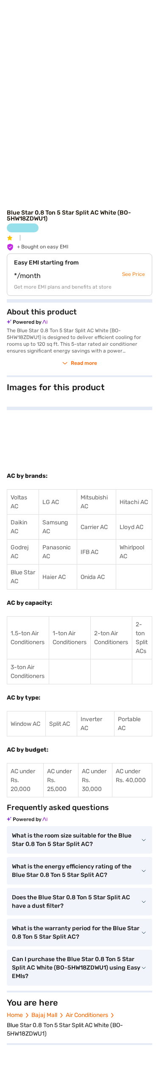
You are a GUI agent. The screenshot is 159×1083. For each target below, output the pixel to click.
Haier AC (54, 577)
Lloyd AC (131, 527)
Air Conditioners (87, 1015)
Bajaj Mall (44, 1015)
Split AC (59, 724)
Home (15, 1015)
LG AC (50, 502)
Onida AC (93, 577)
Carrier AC (94, 527)
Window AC (25, 724)
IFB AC (89, 552)
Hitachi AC (134, 502)
